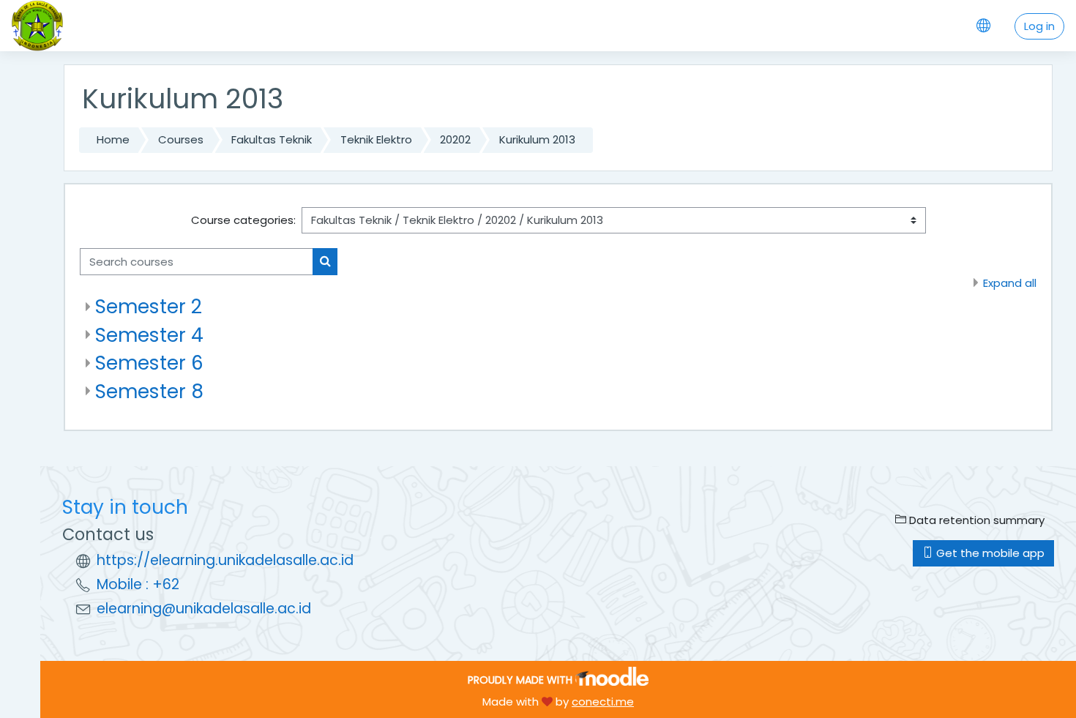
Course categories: (243, 220)
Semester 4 (149, 334)
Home (113, 139)
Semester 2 (148, 306)
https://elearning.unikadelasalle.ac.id (225, 560)
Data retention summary (975, 520)
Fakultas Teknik (271, 139)
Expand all (1009, 283)
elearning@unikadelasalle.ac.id (204, 608)
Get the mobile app (989, 553)
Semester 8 (149, 391)
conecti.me (603, 701)
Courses (180, 139)
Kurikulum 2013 (537, 139)
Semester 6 (149, 362)
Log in (1039, 26)
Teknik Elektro (376, 139)
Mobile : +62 (138, 584)
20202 (455, 139)
